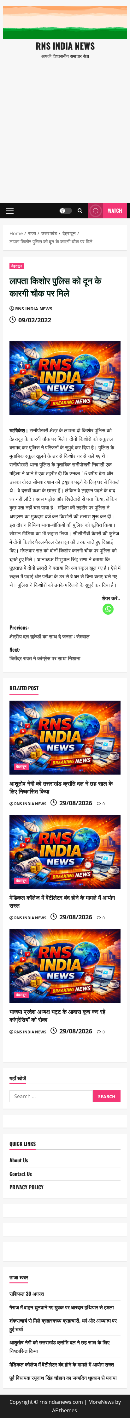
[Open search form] (80, 210)
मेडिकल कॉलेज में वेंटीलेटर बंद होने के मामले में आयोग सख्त (62, 901)
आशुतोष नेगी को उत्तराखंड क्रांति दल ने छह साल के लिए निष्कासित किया (61, 787)
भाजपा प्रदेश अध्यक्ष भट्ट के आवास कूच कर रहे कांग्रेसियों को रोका (57, 1015)
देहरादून (16, 266)
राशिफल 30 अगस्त (26, 1293)
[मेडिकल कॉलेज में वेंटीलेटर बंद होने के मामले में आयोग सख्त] (65, 852)
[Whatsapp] (108, 609)
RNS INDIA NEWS (65, 45)
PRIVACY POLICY (26, 1187)
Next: (44, 654)
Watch (115, 210)
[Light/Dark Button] (65, 211)
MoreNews (101, 1401)
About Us (18, 1160)
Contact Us (20, 1174)
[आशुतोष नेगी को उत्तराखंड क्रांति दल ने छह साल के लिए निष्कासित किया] (65, 738)
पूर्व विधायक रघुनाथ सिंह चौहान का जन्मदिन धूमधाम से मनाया (63, 1377)
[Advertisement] (65, 128)
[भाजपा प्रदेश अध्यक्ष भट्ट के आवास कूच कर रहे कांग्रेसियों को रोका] (65, 966)
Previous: (49, 632)
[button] (10, 210)
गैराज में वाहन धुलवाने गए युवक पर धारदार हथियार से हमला (61, 1307)
